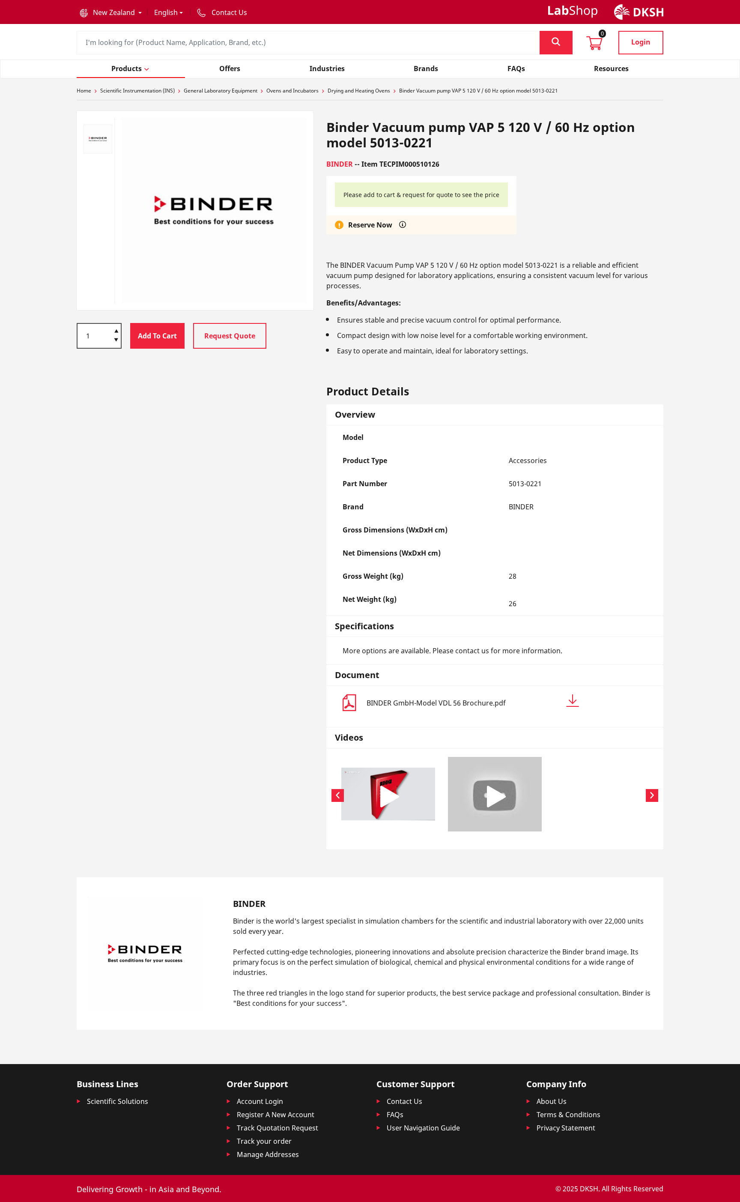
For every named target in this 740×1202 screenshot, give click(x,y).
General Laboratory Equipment (220, 90)
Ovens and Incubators (292, 90)
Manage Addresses (268, 1154)
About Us (552, 1101)
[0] (594, 46)
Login (640, 42)
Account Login (260, 1101)
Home (84, 90)
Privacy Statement (566, 1128)
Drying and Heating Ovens (359, 90)
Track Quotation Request (277, 1128)
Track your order (264, 1141)
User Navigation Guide (423, 1128)
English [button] (166, 12)
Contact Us (404, 1101)
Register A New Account (275, 1114)
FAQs (395, 1114)
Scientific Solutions (117, 1101)
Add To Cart (157, 336)
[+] (116, 330)
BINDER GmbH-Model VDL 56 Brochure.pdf (436, 703)
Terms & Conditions (568, 1114)
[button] (111, 12)
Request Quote (229, 336)
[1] (116, 341)
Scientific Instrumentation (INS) (137, 90)
